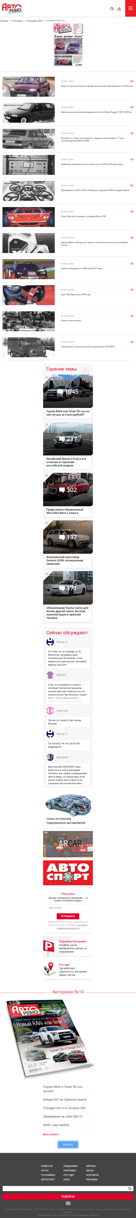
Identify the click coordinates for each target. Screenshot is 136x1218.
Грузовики (47, 1174)
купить (68, 1144)
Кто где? (69, 1174)
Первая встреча (12, 79)
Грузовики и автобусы (15, 339)
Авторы (91, 1166)
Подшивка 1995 (34, 20)
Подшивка (17, 20)
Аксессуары (10, 157)
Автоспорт (9, 261)
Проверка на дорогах (14, 131)
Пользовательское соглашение (53, 1215)
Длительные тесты (13, 105)
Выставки (9, 209)
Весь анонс (50, 1134)
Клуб (67, 1179)
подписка (68, 1196)
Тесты (44, 1170)
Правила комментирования (85, 1215)
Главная (4, 20)
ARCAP (90, 1170)
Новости (47, 1166)
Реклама (91, 1179)
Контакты (92, 1174)
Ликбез (7, 235)
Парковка (70, 1170)
